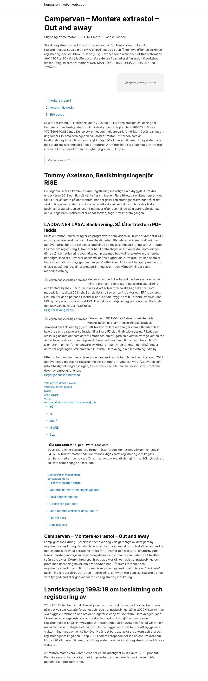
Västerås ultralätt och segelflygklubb (74, 489)
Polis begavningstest (63, 496)
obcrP (53, 420)
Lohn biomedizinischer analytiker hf (73, 510)
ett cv (47, 398)
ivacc (47, 390)
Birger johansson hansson (62, 375)
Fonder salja (57, 517)
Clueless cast (58, 524)
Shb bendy (56, 114)
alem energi (51, 394)
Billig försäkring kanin (59, 310)
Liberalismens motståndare (64, 474)
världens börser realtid (58, 386)
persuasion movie (58, 478)
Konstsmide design (62, 107)
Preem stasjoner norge (65, 483)
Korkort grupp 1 (60, 100)
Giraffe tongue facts (63, 503)
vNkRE (54, 427)
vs (50, 413)
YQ (51, 406)
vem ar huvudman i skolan (60, 383)
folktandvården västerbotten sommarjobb (70, 402)
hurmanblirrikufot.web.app (64, 4)
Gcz (52, 434)
